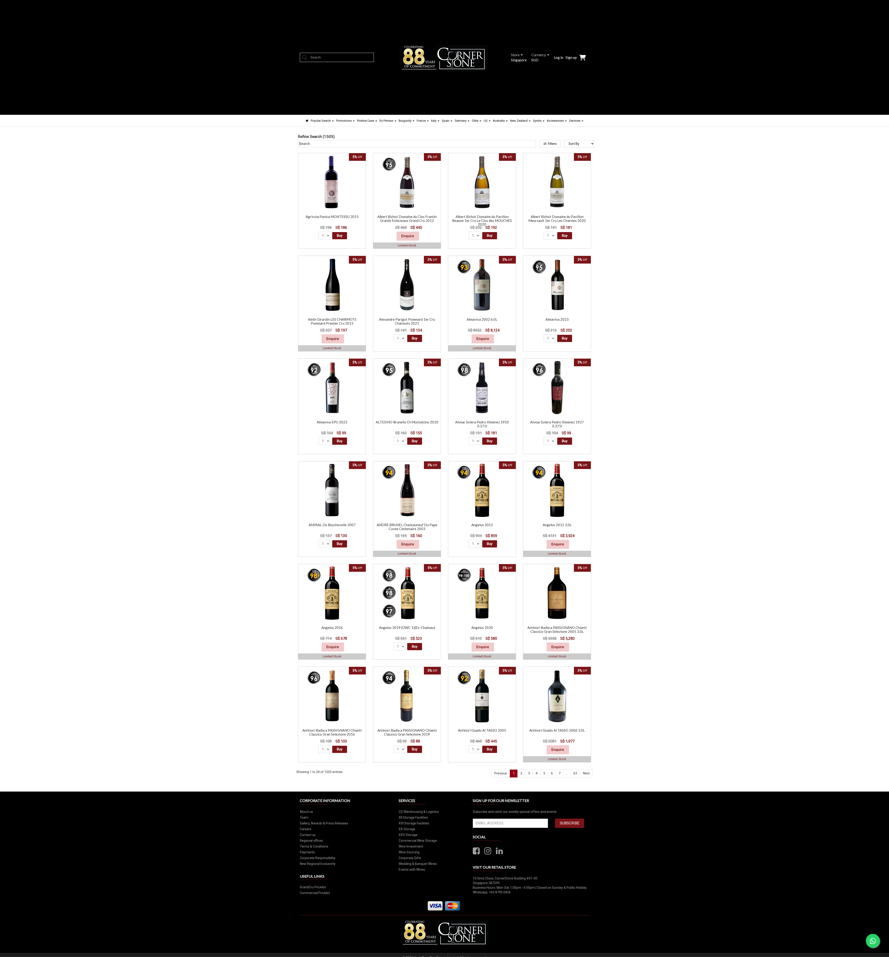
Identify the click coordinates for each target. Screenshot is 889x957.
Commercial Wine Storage (418, 840)
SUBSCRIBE (569, 823)
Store (515, 55)
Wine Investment (411, 846)
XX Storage (407, 829)
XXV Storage (408, 835)
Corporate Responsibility (317, 858)
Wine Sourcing (409, 852)
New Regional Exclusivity (317, 864)
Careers (305, 829)
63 (575, 773)
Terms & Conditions (314, 846)
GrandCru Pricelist (313, 887)
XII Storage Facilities (413, 817)
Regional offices (311, 840)
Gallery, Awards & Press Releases (324, 823)
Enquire (407, 236)
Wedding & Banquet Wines (418, 864)
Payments (307, 852)
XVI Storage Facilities (414, 823)
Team (304, 817)
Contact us (308, 835)
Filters (552, 144)
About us (306, 812)
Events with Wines (412, 869)
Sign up (571, 57)
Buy (339, 235)
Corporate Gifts (410, 858)
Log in (558, 57)
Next (586, 773)
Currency (538, 55)
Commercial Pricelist (315, 893)
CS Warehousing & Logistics (419, 812)
